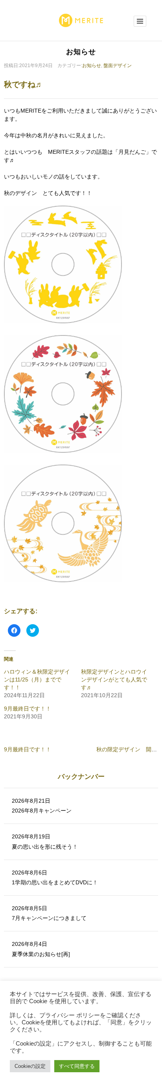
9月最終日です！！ (27, 708)
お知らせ (91, 65)
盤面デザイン (117, 65)
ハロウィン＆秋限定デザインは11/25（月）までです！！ (37, 679)
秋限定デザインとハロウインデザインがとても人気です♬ (114, 679)
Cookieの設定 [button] (30, 1066)
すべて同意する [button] (77, 1066)
